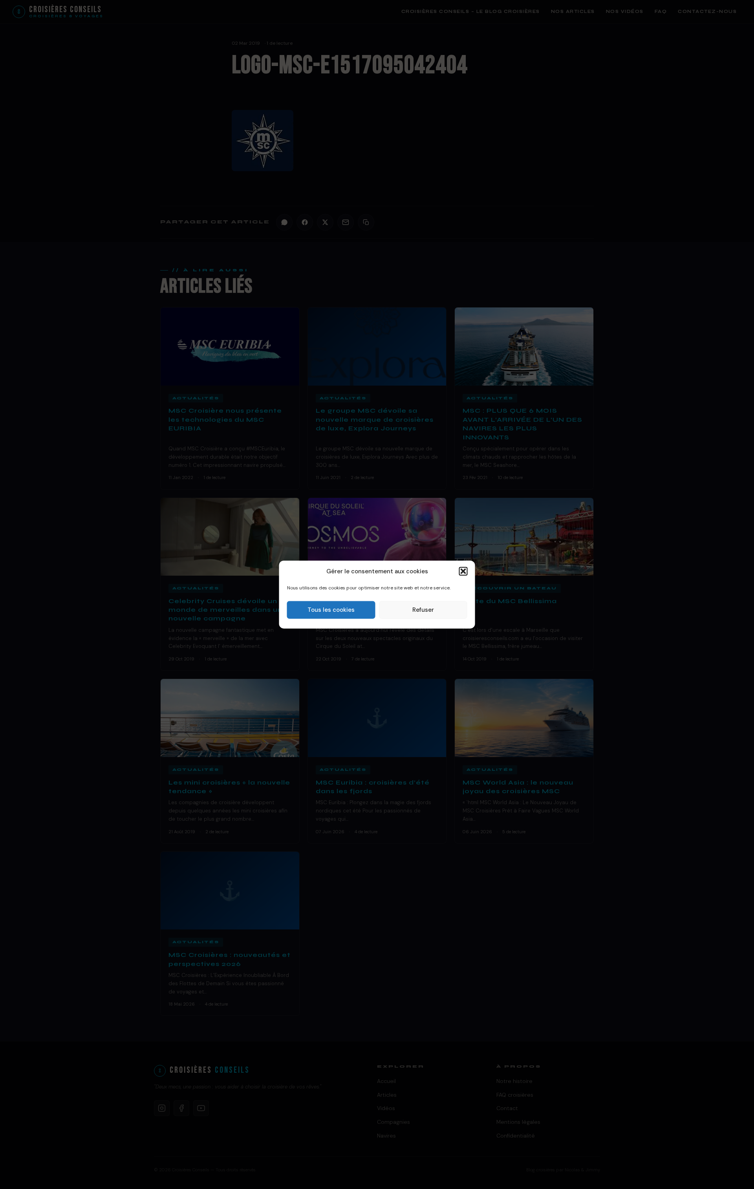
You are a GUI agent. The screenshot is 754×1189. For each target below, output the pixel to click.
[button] (463, 571)
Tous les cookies (331, 610)
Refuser (423, 610)
